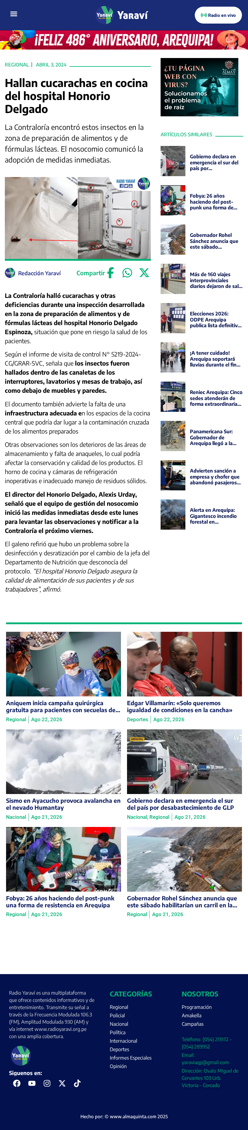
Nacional (119, 1024)
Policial (117, 1015)
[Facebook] (110, 273)
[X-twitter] (62, 1083)
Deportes (119, 1049)
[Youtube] (31, 1083)
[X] (144, 273)
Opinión (118, 1066)
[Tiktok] (77, 1083)
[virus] (200, 114)
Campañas (193, 1024)
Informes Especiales (131, 1058)
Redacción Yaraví (39, 273)
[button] (14, 14)
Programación (197, 1007)
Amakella (191, 1015)
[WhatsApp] (127, 273)
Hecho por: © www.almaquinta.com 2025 (124, 1116)
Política (118, 1032)
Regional (17, 65)
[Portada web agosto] (124, 48)
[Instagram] (46, 1083)
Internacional (123, 1041)
